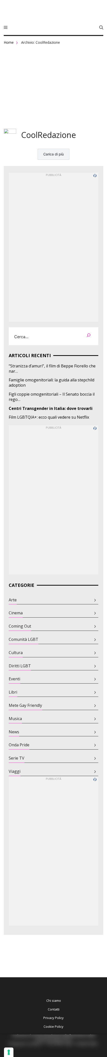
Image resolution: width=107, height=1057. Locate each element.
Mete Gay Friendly (25, 705)
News (14, 732)
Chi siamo (53, 1000)
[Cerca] (89, 336)
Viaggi (14, 771)
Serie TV (16, 758)
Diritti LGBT (20, 666)
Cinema (16, 613)
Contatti (53, 1009)
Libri (13, 692)
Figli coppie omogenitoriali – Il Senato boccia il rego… (52, 397)
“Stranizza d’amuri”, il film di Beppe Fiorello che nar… (52, 368)
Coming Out (20, 626)
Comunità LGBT (23, 639)
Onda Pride (19, 745)
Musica (15, 718)
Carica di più (53, 154)
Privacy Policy (53, 1018)
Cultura (16, 652)
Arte (13, 600)
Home (9, 42)
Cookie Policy (53, 1026)
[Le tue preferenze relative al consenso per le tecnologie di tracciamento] (8, 1052)
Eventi (14, 679)
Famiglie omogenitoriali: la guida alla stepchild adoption (51, 382)
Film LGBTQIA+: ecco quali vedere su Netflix (49, 417)
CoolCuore (53, 12)
